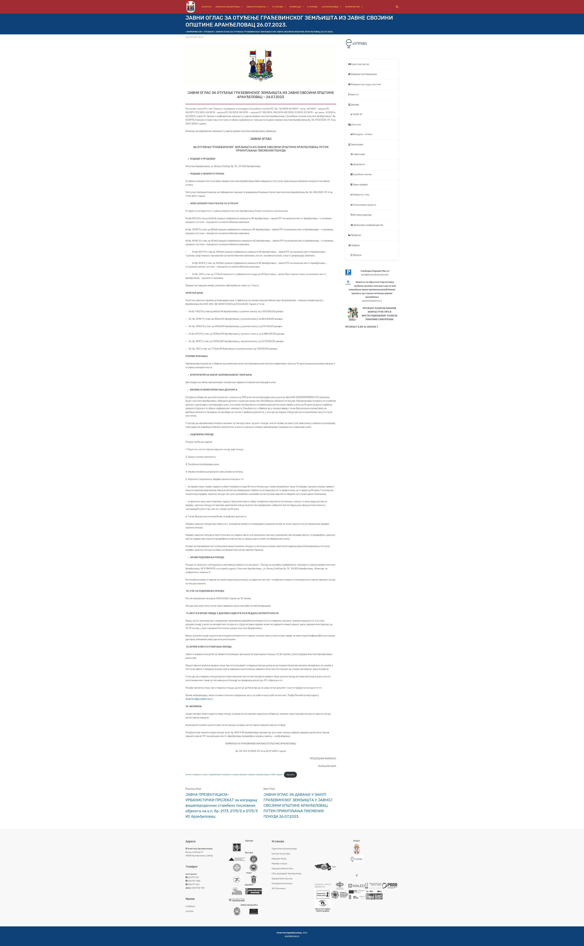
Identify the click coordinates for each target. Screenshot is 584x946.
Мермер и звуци (279, 863)
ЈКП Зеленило (279, 888)
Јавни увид (359, 154)
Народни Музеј (279, 858)
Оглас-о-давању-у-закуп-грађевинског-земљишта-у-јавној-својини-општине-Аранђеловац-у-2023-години (234, 775)
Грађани (355, 245)
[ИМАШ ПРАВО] (374, 894)
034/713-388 (193, 881)
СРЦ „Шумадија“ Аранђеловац (286, 873)
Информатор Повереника (363, 74)
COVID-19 (357, 114)
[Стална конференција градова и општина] (373, 885)
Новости (353, 94)
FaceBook (190, 906)
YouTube (190, 911)
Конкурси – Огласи (362, 134)
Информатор (352, 7)
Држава (354, 104)
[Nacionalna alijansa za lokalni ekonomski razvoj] (356, 885)
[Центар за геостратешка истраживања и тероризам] (339, 894)
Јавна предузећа (256, 7)
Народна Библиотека (282, 868)
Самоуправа (356, 144)
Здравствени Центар (282, 878)
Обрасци (357, 255)
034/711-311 (192, 877)
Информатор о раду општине (365, 84)
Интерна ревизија (362, 215)
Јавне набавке (360, 184)
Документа (359, 164)
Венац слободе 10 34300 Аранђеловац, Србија (199, 852)
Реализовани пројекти (364, 205)
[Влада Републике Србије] (356, 849)
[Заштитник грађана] (323, 905)
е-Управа (312, 7)
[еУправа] (356, 859)
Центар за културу (281, 853)
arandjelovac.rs (292, 936)
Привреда (295, 7)
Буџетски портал (360, 64)
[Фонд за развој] (339, 885)
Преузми (290, 775)
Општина (356, 124)
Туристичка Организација (284, 848)
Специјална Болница (282, 883)
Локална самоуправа (227, 7)
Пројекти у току (361, 194)
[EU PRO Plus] (357, 894)
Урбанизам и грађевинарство (368, 225)
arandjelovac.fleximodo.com (375, 274)
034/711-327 (193, 884)
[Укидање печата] (323, 894)
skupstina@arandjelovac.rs (199, 699)
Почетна (206, 7)
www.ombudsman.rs (372, 301)
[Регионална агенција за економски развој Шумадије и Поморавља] (390, 885)
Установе (277, 7)
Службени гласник (362, 174)
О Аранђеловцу (330, 7)
